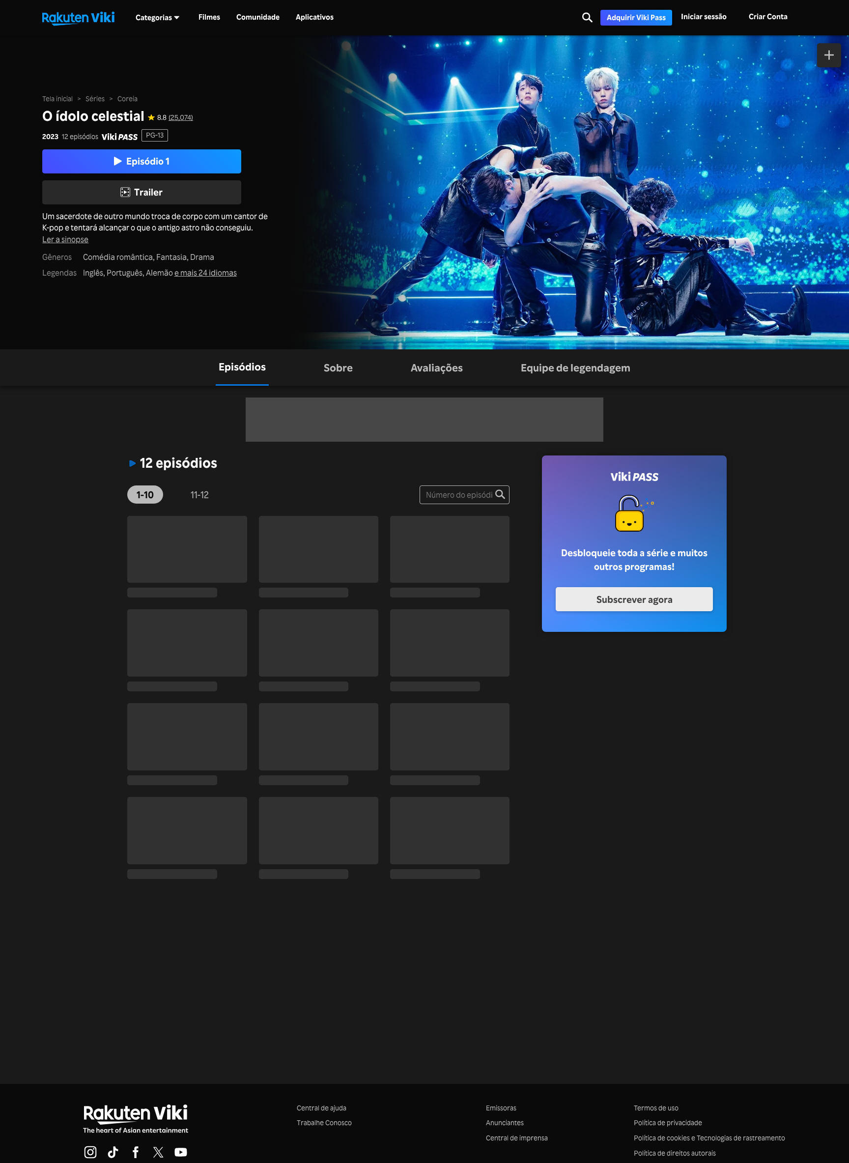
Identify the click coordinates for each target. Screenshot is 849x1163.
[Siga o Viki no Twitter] (158, 1157)
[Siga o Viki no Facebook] (135, 1157)
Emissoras (501, 1108)
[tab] (242, 367)
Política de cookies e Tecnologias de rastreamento (709, 1138)
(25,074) (181, 117)
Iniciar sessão (704, 16)
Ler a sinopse (65, 239)
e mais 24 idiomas (205, 273)
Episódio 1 (148, 161)
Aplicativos (315, 17)
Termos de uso (656, 1108)
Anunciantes (505, 1122)
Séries (95, 98)
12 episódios (80, 137)
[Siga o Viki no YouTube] (180, 1157)
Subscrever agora (634, 599)
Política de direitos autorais (675, 1153)
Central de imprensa (517, 1138)
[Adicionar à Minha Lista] (829, 55)
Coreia (127, 98)
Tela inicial (57, 98)
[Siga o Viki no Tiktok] (113, 1157)
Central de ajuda (321, 1108)
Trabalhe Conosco (324, 1122)
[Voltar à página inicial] (78, 18)
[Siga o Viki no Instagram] (90, 1157)
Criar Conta (768, 16)
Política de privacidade (668, 1122)
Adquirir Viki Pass (636, 17)
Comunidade (258, 17)
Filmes (209, 17)
